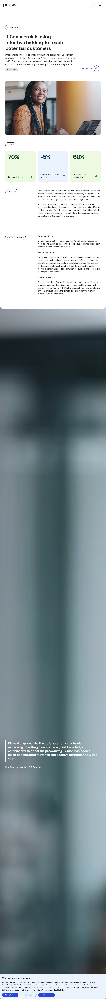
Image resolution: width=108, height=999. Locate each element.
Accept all (9, 995)
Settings (28, 995)
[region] (53, 986)
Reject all (46, 995)
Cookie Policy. (59, 990)
